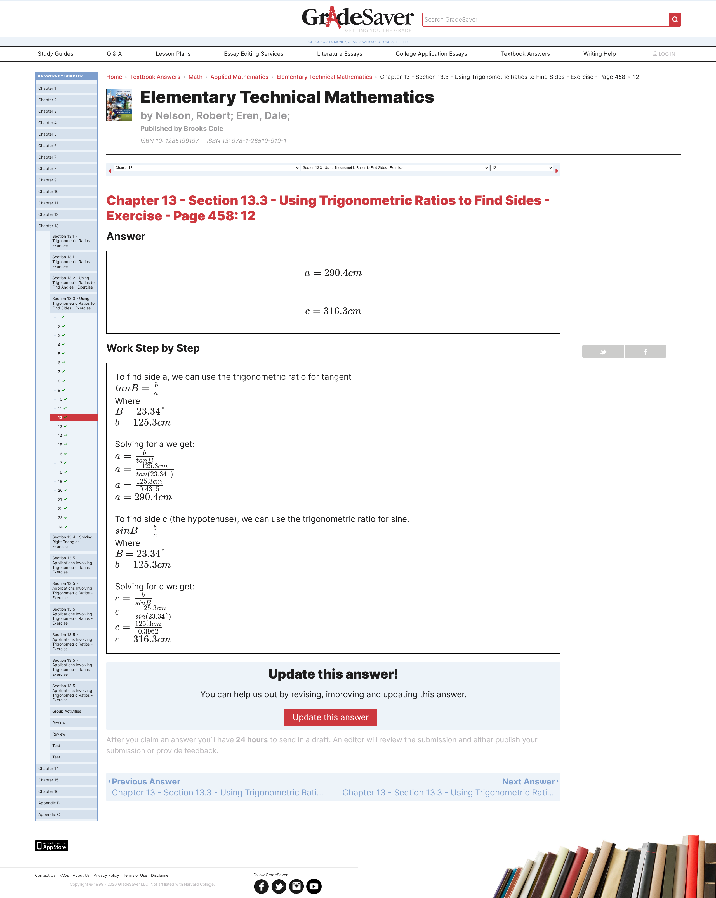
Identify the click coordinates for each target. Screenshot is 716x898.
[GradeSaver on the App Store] (51, 845)
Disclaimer (160, 875)
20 (61, 490)
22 (60, 508)
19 (60, 481)
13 (60, 426)
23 (61, 517)
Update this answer (331, 717)
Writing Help (599, 53)
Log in (666, 54)
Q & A (114, 53)
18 (60, 472)
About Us (81, 875)
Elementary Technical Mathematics (324, 76)
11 (60, 408)
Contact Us (45, 875)
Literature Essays (339, 53)
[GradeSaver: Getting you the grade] (358, 19)
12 (60, 417)
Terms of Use (135, 875)
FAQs (64, 875)
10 (60, 399)
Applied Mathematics (239, 76)
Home (114, 76)
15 (60, 444)
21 (60, 499)
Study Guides (55, 53)
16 (60, 454)
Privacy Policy (106, 875)
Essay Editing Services (253, 53)
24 (61, 526)
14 (60, 435)
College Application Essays (431, 53)
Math (195, 76)
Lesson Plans (173, 53)
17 (60, 462)
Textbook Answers (525, 53)
